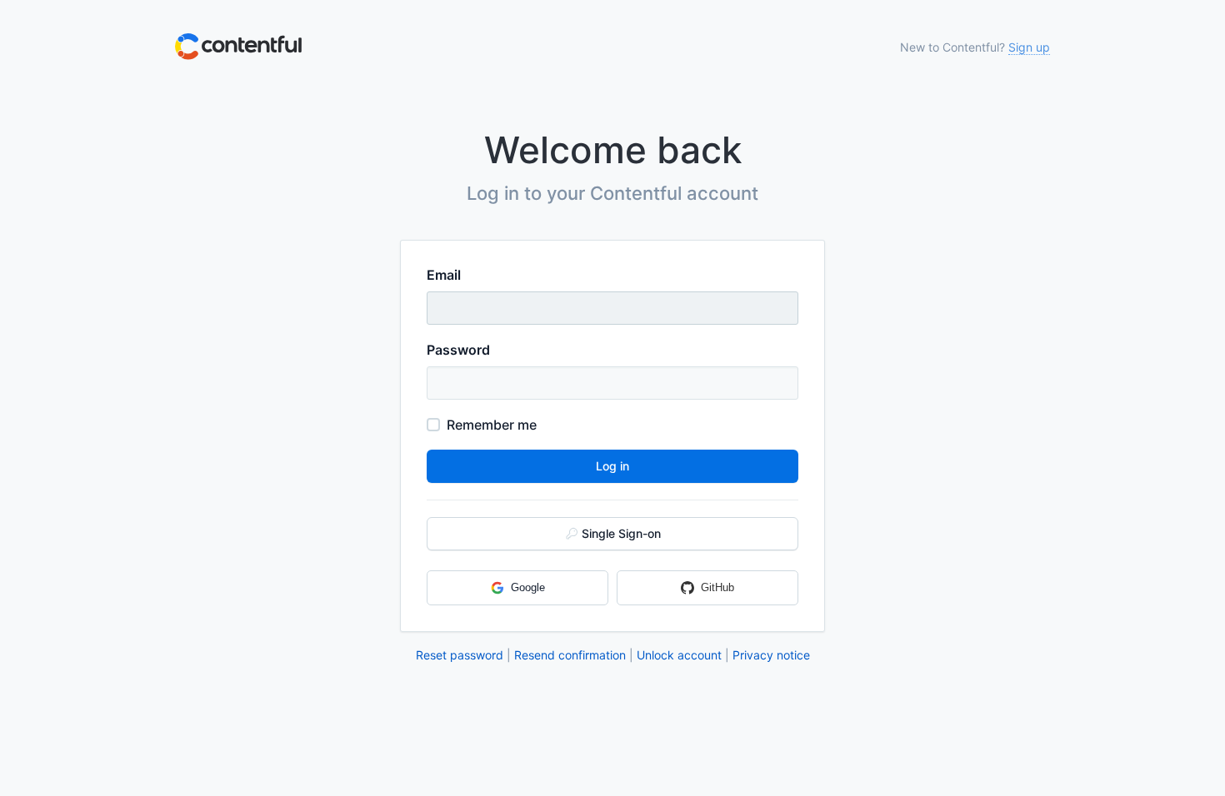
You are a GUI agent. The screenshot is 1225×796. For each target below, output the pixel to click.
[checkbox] (433, 424)
